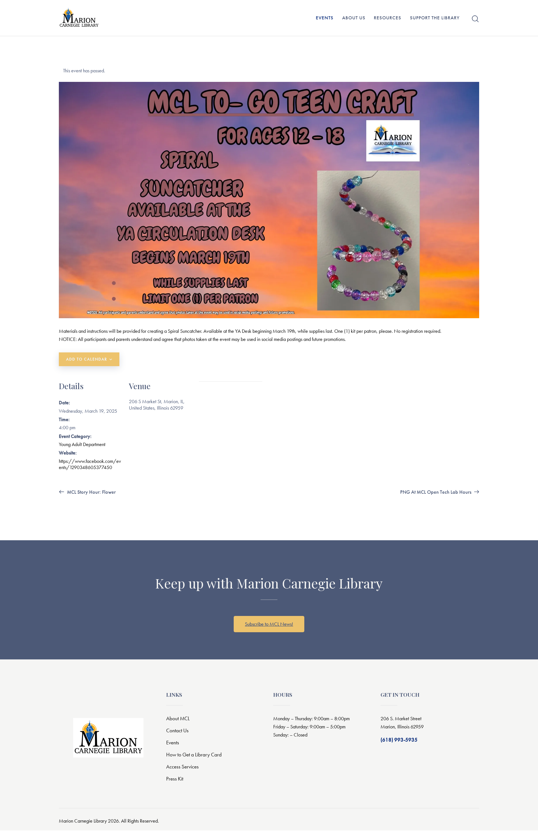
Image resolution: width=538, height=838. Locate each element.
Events (172, 742)
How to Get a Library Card (194, 754)
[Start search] (475, 19)
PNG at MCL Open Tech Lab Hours (436, 492)
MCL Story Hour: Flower (91, 492)
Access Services (182, 766)
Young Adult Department (82, 444)
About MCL (178, 718)
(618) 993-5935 (399, 739)
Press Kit (174, 778)
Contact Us (177, 730)
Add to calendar (86, 359)
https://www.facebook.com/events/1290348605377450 (90, 464)
